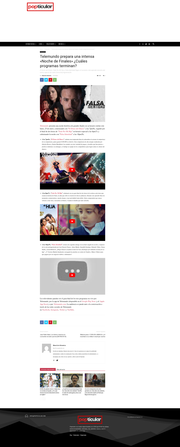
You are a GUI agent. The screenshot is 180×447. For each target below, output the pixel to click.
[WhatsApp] (55, 80)
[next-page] (44, 399)
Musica (61, 44)
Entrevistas (30, 44)
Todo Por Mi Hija (65, 131)
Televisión (50, 44)
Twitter (62, 309)
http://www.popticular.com (58, 348)
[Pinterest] (50, 80)
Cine (40, 44)
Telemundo (44, 125)
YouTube (70, 309)
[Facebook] (139, 44)
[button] (153, 44)
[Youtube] (149, 44)
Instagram (54, 309)
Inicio (41, 49)
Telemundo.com (60, 304)
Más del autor (61, 369)
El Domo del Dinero (76, 128)
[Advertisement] (90, 28)
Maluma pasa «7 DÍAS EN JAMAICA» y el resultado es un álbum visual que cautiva (92, 335)
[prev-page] (41, 399)
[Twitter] (146, 44)
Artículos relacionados (48, 369)
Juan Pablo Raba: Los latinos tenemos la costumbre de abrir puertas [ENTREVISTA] (53, 335)
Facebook (46, 309)
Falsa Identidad (66, 134)
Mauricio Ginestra (46, 75)
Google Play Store (89, 301)
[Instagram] (142, 44)
